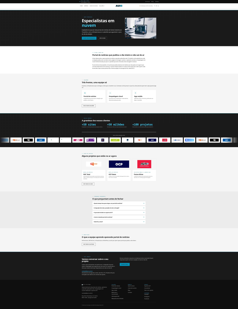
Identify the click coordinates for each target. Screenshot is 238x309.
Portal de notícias (90, 96)
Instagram (146, 296)
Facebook (146, 298)
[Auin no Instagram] (156, 5)
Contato (157, 1)
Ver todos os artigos (88, 244)
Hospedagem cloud (116, 96)
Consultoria (147, 288)
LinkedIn (146, 294)
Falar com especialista (89, 38)
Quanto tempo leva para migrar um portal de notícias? (108, 203)
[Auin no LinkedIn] (158, 5)
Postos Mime (138, 174)
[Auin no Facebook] (154, 5)
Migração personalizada (117, 298)
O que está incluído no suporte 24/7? (103, 212)
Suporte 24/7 (147, 286)
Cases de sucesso (94, 5)
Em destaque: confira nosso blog (147, 5)
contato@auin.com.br (85, 2)
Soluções (101, 5)
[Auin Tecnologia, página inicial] (119, 6)
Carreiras (147, 1)
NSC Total (86, 174)
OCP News (112, 174)
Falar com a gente (148, 290)
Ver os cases (102, 38)
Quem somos (131, 286)
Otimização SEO (115, 296)
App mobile (138, 96)
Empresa (86, 5)
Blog (152, 1)
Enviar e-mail (124, 264)
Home (81, 5)
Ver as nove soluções (88, 105)
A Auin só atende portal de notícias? (103, 217)
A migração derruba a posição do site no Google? (106, 208)
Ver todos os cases (88, 184)
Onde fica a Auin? (98, 221)
